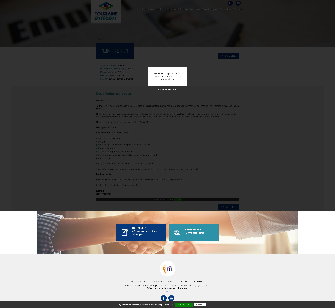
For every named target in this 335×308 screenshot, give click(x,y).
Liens (167, 291)
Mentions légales (139, 281)
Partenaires (198, 281)
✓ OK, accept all (183, 305)
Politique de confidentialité (164, 281)
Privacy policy (212, 305)
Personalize (200, 305)
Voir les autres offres (167, 89)
